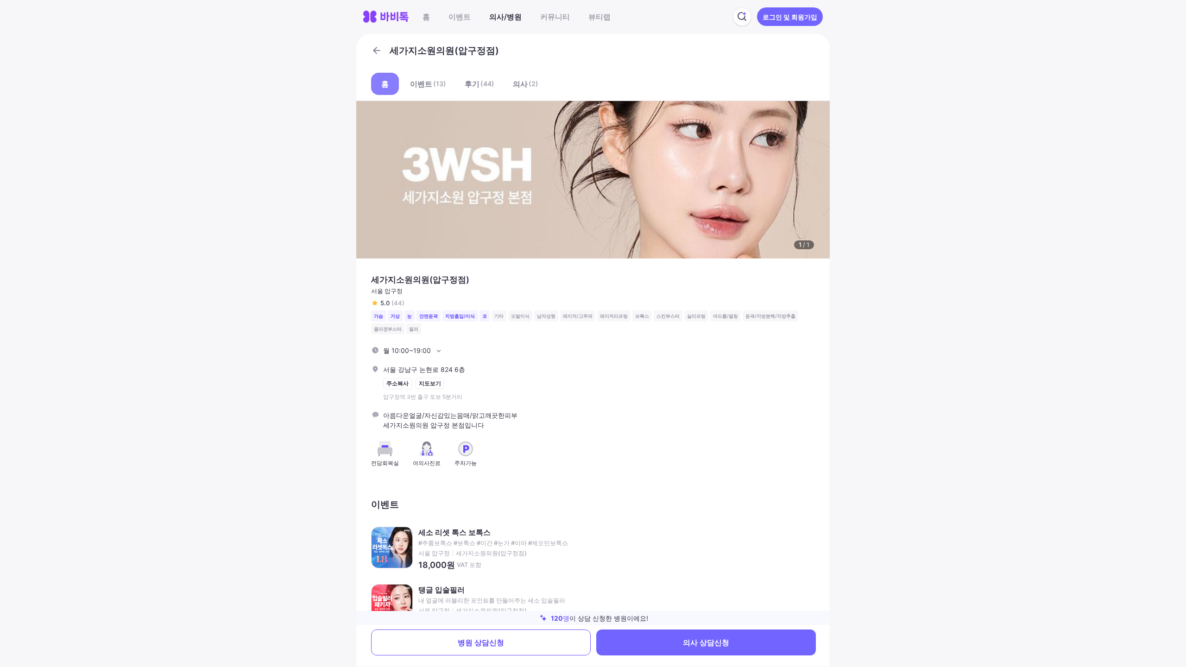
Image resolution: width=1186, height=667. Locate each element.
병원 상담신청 (481, 642)
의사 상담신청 (706, 642)
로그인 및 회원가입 (790, 17)
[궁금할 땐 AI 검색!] (742, 16)
